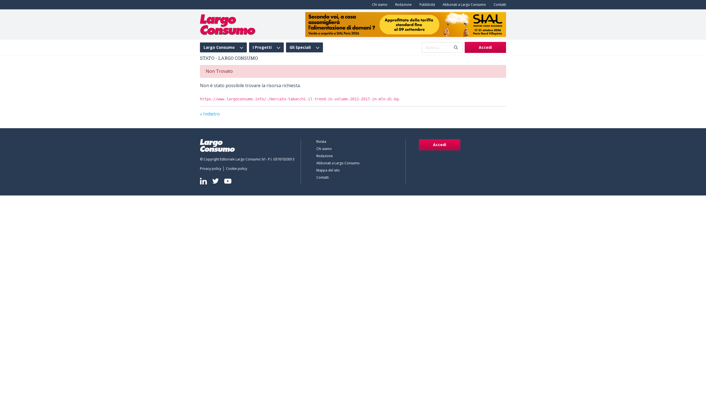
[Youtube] (227, 181)
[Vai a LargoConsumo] (227, 24)
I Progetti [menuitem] (262, 47)
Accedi (485, 47)
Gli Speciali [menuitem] (300, 47)
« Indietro (210, 114)
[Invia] (455, 47)
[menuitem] (378, 4)
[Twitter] (215, 181)
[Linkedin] (203, 181)
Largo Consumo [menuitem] (219, 47)
